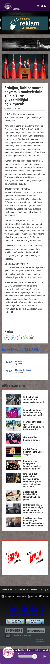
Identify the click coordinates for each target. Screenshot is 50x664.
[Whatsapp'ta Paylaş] (25, 337)
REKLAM (34, 590)
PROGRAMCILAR (21, 590)
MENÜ (43, 5)
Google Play (15, 621)
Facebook (21, 596)
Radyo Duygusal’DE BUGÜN (20, 349)
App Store (35, 621)
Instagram (9, 596)
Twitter (45, 596)
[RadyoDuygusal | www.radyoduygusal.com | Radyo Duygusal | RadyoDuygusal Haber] (12, 6)
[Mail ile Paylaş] (31, 337)
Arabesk (19, 361)
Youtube (33, 596)
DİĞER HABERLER (13, 386)
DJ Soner (19, 372)
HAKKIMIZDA (7, 590)
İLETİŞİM (44, 590)
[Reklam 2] (25, 558)
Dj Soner (18, 363)
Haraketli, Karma (23, 370)
